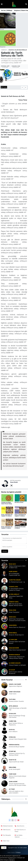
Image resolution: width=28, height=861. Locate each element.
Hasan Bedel (14, 482)
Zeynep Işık (12, 751)
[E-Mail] (11, 485)
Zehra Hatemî (13, 781)
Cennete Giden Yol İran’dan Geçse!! (17, 642)
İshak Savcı (12, 564)
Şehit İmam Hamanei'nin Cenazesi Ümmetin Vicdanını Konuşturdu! (17, 619)
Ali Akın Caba (13, 639)
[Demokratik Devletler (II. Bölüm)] (21, 522)
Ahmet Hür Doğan (14, 691)
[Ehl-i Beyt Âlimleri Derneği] (14, 4)
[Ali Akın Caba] (4, 641)
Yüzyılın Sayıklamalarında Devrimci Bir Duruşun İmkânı (17, 784)
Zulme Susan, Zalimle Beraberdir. (15, 672)
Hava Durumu (20, 826)
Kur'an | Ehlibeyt (6, 10)
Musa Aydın (12, 610)
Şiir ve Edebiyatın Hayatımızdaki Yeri (14, 574)
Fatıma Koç (12, 737)
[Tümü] (26, 560)
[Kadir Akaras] (4, 573)
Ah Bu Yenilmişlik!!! (14, 769)
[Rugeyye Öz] (4, 760)
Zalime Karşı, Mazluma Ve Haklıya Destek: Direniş (16, 657)
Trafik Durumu (6, 829)
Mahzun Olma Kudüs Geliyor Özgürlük (17, 777)
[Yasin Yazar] (4, 776)
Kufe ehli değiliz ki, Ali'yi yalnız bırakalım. (16, 792)
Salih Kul (12, 729)
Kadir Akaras (13, 571)
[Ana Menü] (1, 4)
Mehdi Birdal (13, 632)
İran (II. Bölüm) (13, 731)
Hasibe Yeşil (12, 721)
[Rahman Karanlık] (4, 656)
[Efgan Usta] (4, 715)
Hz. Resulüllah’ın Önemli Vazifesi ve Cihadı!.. (16, 589)
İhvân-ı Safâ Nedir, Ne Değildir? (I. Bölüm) (6, 527)
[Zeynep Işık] (4, 753)
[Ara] (26, 4)
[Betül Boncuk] (4, 708)
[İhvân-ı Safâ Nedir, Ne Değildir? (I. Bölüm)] (7, 522)
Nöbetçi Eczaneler (8, 826)
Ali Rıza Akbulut (14, 594)
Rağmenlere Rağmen (15, 686)
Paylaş (4, 87)
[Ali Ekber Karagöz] (4, 664)
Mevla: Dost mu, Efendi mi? (17, 627)
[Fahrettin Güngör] (4, 581)
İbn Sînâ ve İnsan (19, 502)
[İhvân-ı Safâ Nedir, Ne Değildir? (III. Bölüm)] (7, 510)
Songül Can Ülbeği (15, 684)
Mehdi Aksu (12, 617)
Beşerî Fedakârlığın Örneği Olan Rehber (17, 716)
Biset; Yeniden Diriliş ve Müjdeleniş (16, 724)
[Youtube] (18, 820)
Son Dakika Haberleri (18, 836)
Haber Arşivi (6, 840)
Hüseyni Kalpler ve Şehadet (17, 665)
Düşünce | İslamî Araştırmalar (18, 50)
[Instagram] (15, 820)
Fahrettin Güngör (15, 580)
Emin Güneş (12, 767)
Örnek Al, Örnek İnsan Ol (16, 635)
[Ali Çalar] (4, 671)
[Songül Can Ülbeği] (4, 685)
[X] (12, 820)
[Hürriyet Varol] (4, 603)
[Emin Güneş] (4, 768)
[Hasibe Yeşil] (4, 723)
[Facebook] (9, 820)
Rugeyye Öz (12, 759)
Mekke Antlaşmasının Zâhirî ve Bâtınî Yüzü (17, 566)
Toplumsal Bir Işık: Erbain (16, 762)
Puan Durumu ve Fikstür (20, 830)
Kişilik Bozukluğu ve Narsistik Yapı (18, 709)
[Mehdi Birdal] (4, 634)
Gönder (4, 551)
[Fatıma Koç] (4, 738)
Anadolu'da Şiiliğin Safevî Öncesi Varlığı (6, 503)
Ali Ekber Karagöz (15, 663)
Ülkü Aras (12, 699)
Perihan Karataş (14, 744)
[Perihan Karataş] (4, 745)
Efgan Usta (12, 713)
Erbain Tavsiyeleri (14, 612)
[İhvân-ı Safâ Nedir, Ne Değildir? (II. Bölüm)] (21, 510)
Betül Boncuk (13, 706)
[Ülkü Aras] (4, 700)
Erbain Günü (12, 694)
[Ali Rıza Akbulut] (4, 596)
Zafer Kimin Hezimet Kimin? (17, 650)
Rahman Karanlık (14, 654)
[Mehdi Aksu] (4, 618)
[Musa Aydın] (4, 611)
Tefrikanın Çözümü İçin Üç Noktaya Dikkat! (17, 754)
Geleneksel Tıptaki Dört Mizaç (16, 597)
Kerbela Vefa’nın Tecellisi (16, 701)
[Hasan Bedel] (5, 483)
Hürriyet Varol (14, 601)
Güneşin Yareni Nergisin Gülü (17, 739)
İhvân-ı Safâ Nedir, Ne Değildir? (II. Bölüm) (20, 515)
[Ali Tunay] (4, 791)
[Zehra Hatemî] (4, 783)
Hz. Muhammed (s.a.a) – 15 (17, 582)
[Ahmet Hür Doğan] (4, 692)
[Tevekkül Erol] (4, 588)
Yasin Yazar (12, 774)
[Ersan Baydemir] (4, 649)
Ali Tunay (12, 789)
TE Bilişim (18, 852)
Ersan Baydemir (14, 648)
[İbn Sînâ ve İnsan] (21, 498)
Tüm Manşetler (7, 835)
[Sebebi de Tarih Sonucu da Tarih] (14, 77)
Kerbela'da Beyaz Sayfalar (16, 746)
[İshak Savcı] (4, 566)
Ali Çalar (12, 669)
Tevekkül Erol (13, 586)
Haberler (4, 50)
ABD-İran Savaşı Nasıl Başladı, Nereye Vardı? (15, 604)
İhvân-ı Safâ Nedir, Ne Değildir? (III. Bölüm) (6, 515)
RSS (4, 847)
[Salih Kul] (4, 730)
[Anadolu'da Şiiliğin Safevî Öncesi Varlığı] (7, 498)
